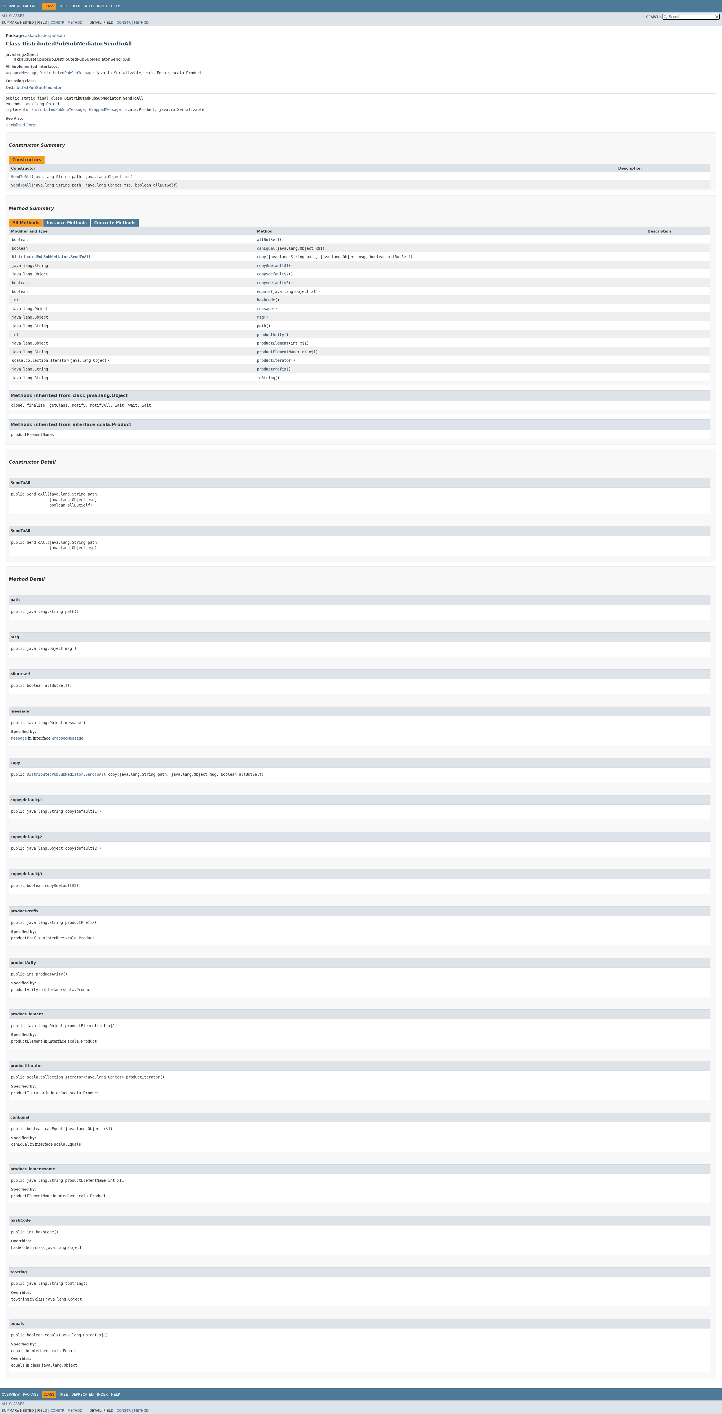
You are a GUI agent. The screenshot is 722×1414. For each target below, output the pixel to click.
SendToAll (21, 176)
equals (263, 291)
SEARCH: (653, 17)
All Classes (13, 16)
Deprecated (82, 6)
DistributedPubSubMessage (66, 73)
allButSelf (268, 239)
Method (75, 23)
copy (261, 257)
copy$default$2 (273, 274)
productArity (270, 334)
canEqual (266, 248)
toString (266, 378)
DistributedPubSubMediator (34, 87)
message (265, 308)
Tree (63, 6)
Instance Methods (67, 222)
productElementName (277, 352)
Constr (57, 23)
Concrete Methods (114, 222)
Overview (11, 6)
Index (102, 6)
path (261, 326)
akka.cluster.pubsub (45, 35)
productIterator (274, 360)
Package (31, 6)
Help (115, 6)
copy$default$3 (273, 282)
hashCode (266, 300)
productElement (273, 343)
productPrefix (271, 369)
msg (260, 317)
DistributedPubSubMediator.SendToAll (51, 257)
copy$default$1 (273, 265)
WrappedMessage (21, 73)
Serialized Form (21, 125)
